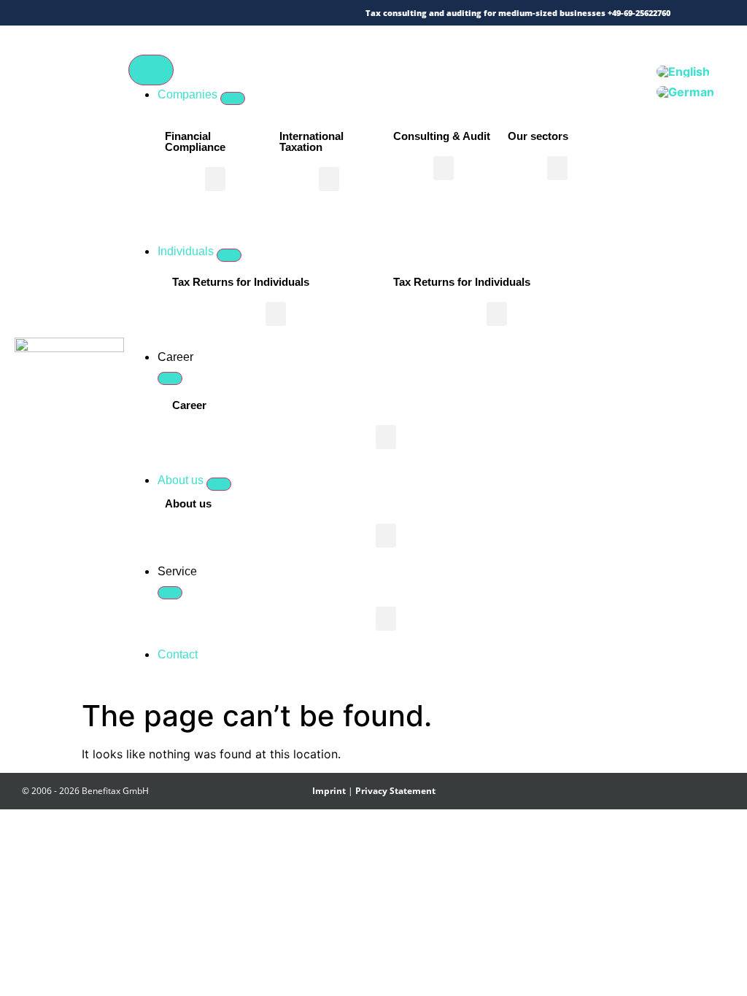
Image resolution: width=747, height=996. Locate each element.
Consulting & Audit (441, 136)
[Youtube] (203, 12)
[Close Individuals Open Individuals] (229, 255)
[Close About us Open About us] (218, 484)
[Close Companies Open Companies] (232, 98)
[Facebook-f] (139, 12)
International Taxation (311, 141)
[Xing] (160, 12)
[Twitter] (118, 12)
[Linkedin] (182, 12)
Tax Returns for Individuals (240, 282)
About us (188, 503)
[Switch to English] (683, 71)
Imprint (329, 791)
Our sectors (538, 136)
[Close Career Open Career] (170, 378)
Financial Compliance (195, 141)
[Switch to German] (685, 92)
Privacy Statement (395, 791)
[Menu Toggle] (151, 70)
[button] (215, 179)
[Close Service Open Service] (170, 592)
